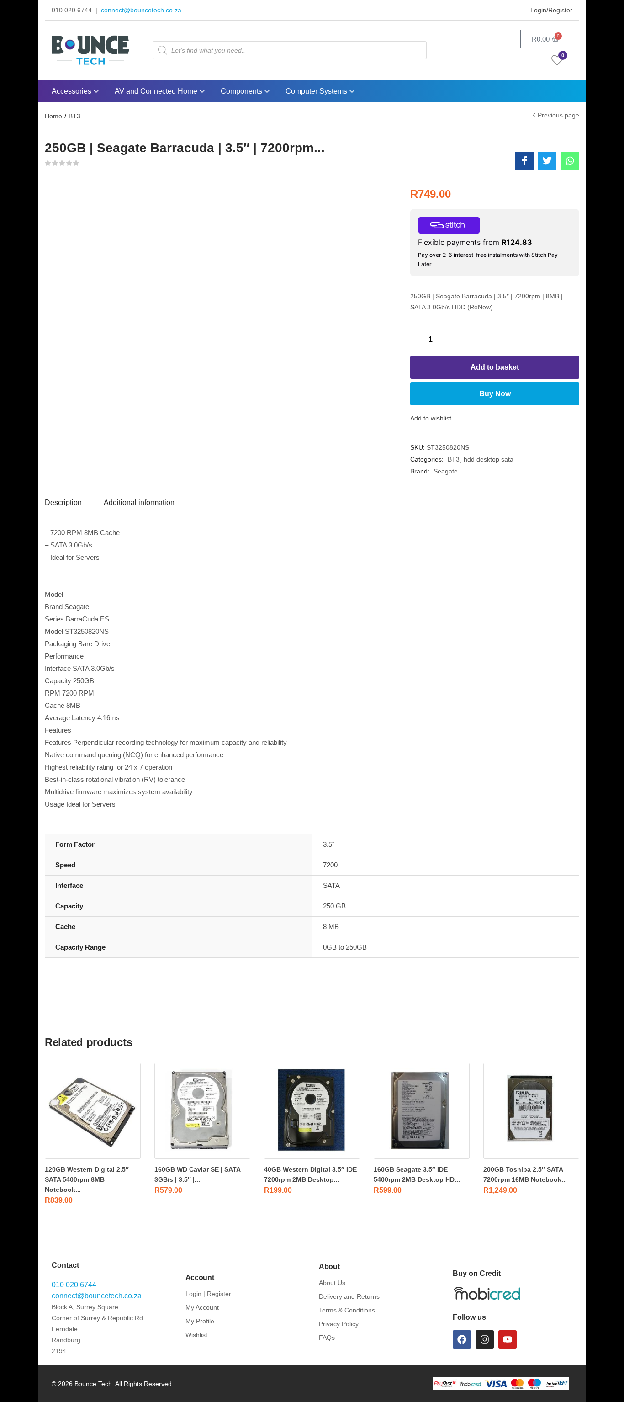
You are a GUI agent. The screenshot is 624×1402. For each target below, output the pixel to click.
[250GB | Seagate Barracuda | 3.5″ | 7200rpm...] (524, 161)
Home (53, 116)
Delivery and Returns (349, 1296)
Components (242, 91)
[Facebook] (462, 1339)
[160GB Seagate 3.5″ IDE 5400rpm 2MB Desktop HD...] (422, 1111)
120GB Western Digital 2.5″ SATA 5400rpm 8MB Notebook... (87, 1179)
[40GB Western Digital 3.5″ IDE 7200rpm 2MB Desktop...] (312, 1111)
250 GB (334, 906)
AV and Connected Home (157, 91)
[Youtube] (507, 1339)
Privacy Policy (339, 1324)
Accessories (72, 91)
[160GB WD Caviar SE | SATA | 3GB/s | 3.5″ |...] (202, 1111)
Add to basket (495, 367)
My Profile (199, 1321)
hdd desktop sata (488, 459)
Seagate (446, 471)
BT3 (74, 116)
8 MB (331, 926)
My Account (202, 1307)
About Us (332, 1282)
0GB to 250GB (345, 947)
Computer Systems (317, 91)
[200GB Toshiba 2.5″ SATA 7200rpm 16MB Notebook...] (531, 1111)
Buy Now (495, 394)
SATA (331, 885)
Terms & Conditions (347, 1310)
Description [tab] (63, 502)
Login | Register (208, 1293)
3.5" (328, 844)
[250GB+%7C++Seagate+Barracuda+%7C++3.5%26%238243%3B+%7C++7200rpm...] (547, 161)
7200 (330, 865)
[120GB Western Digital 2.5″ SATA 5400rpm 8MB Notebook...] (93, 1111)
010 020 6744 (74, 1285)
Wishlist (196, 1334)
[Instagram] (485, 1339)
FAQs (327, 1337)
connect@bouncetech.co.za (141, 10)
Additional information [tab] (139, 502)
